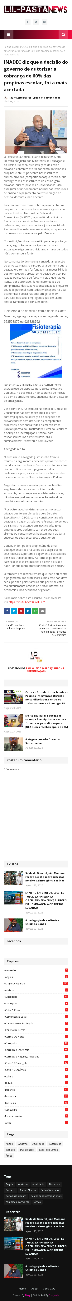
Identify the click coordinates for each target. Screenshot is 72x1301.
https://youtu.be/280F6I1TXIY (27, 602)
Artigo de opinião (36, 983)
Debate (36, 1083)
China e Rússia (36, 1010)
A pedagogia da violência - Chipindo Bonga (42, 922)
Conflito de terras (36, 1030)
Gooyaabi (54, 1295)
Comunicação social (36, 1016)
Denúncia (36, 1089)
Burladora (54, 1184)
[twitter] (36, 22)
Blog (27, 1295)
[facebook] (28, 22)
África (36, 1123)
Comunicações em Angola (36, 1023)
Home (22, 1288)
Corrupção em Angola (36, 1050)
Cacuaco (10, 1190)
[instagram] (44, 22)
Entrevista (36, 1103)
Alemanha (36, 970)
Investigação (27, 1149)
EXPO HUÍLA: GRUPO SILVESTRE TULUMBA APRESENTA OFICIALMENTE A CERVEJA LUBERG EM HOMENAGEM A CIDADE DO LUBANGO (46, 900)
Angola (36, 977)
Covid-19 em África (36, 1069)
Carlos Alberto (28, 1190)
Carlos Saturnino (50, 1190)
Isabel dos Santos (48, 1149)
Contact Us (49, 1288)
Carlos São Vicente (16, 1196)
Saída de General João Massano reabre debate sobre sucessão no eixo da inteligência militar (45, 876)
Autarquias (36, 1003)
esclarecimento (36, 1116)
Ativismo (36, 990)
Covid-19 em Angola (36, 1063)
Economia (36, 1096)
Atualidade (36, 996)
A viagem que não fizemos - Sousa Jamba (42, 741)
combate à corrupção (18, 1202)
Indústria (10, 1149)
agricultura (36, 1109)
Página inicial (11, 47)
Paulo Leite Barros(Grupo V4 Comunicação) (35, 97)
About (34, 1288)
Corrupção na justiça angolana (36, 1056)
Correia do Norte (36, 1036)
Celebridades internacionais (46, 1196)
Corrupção (36, 1043)
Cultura (36, 1076)
